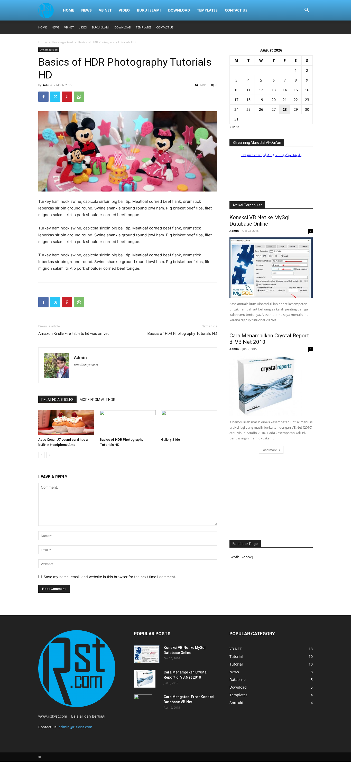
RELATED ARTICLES (57, 400)
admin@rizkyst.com (75, 726)
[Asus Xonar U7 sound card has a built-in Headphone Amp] (66, 422)
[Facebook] (43, 97)
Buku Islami (149, 10)
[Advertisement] (271, 498)
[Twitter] (55, 97)
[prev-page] (41, 455)
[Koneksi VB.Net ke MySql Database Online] (271, 267)
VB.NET (105, 10)
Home (68, 10)
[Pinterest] (67, 97)
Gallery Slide (170, 439)
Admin (47, 85)
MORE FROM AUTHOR (97, 400)
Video (124, 10)
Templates (207, 10)
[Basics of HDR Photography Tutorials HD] (128, 422)
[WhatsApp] (79, 97)
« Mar (234, 126)
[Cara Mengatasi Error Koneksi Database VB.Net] (143, 703)
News (86, 10)
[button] (306, 10)
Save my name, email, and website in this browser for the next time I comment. (110, 577)
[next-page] (50, 455)
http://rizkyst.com (86, 365)
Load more (269, 450)
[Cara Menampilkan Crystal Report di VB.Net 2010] (271, 386)
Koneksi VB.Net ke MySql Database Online (259, 220)
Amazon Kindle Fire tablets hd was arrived (73, 333)
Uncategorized (62, 42)
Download (179, 10)
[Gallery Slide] (189, 422)
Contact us (236, 10)
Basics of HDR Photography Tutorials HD (182, 333)
